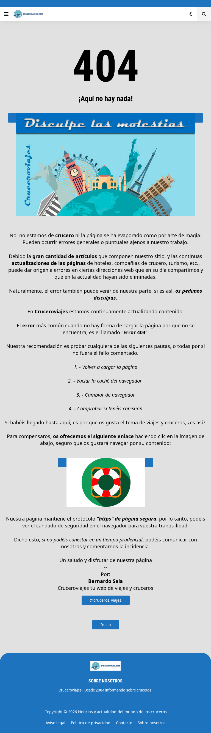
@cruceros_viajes (105, 600)
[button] (6, 14)
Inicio (106, 624)
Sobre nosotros (151, 722)
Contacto (124, 722)
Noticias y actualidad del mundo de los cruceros (122, 711)
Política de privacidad (90, 722)
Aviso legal (55, 722)
